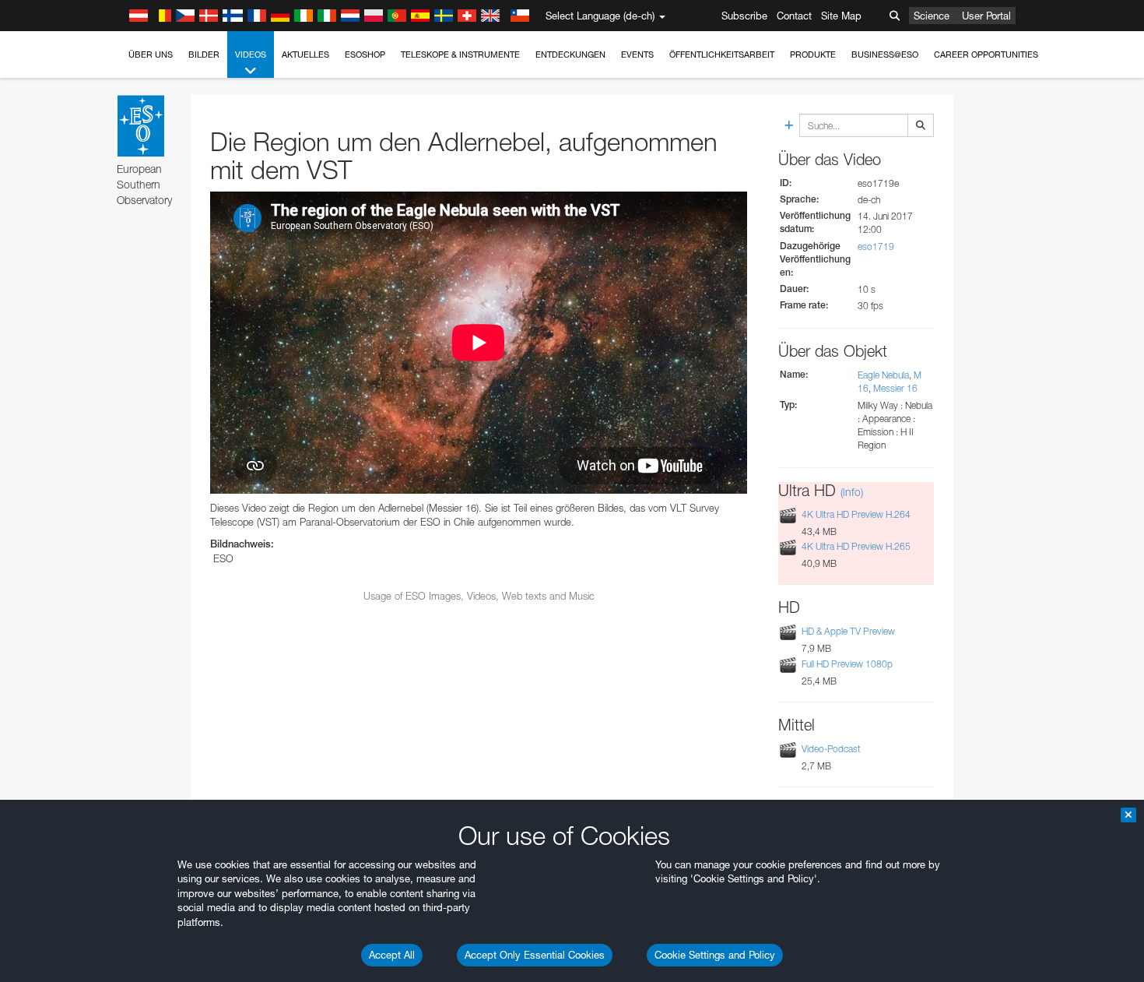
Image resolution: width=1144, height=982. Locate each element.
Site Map (841, 15)
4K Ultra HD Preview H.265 (856, 546)
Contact (794, 15)
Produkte (813, 54)
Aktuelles (305, 54)
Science (931, 15)
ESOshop (365, 54)
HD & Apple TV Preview (848, 631)
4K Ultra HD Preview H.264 (856, 514)
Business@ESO (884, 54)
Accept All (392, 955)
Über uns (150, 54)
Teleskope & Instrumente (460, 54)
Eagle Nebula (883, 375)
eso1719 (876, 246)
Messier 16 (895, 388)
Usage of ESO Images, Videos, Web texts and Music (479, 596)
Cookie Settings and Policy (714, 955)
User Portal (986, 15)
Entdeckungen (570, 54)
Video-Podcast (831, 749)
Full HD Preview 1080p (847, 664)
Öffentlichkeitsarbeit (721, 54)
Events (637, 54)
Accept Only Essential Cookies (535, 955)
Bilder (203, 54)
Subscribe (744, 15)
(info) (851, 491)
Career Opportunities (986, 54)
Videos (250, 54)
